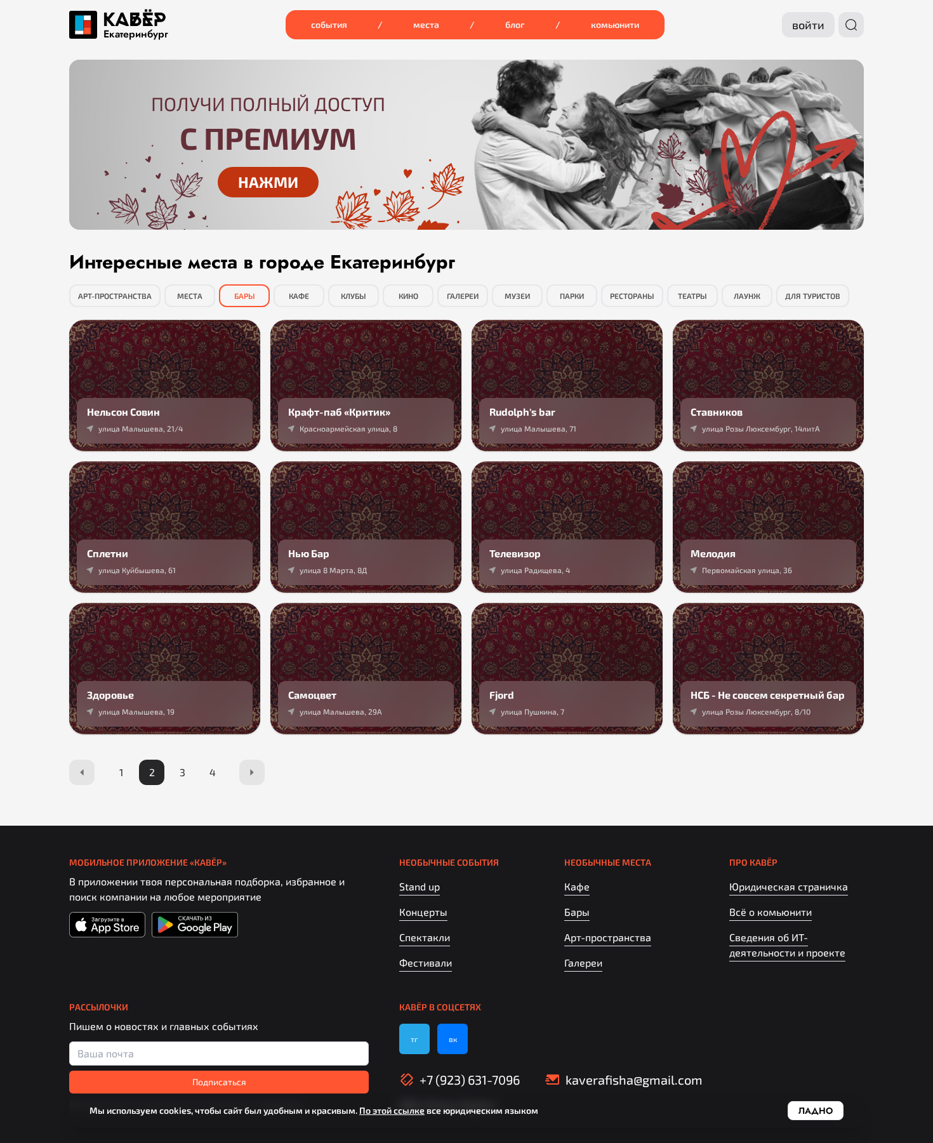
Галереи (463, 295)
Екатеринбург (135, 34)
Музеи (517, 295)
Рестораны (632, 295)
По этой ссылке (392, 1110)
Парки (572, 295)
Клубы (353, 295)
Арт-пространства (115, 295)
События (329, 24)
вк (453, 1038)
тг (414, 1038)
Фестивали (425, 962)
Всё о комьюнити (770, 912)
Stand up (419, 886)
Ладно (815, 1110)
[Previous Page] (82, 772)
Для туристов (812, 295)
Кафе (299, 295)
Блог (515, 24)
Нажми (268, 182)
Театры (692, 295)
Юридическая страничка (788, 886)
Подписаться (219, 1081)
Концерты (423, 912)
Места (426, 24)
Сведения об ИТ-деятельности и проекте (787, 944)
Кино (408, 295)
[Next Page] (252, 772)
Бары (244, 295)
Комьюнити (615, 24)
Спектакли (424, 937)
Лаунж (747, 295)
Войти (808, 25)
